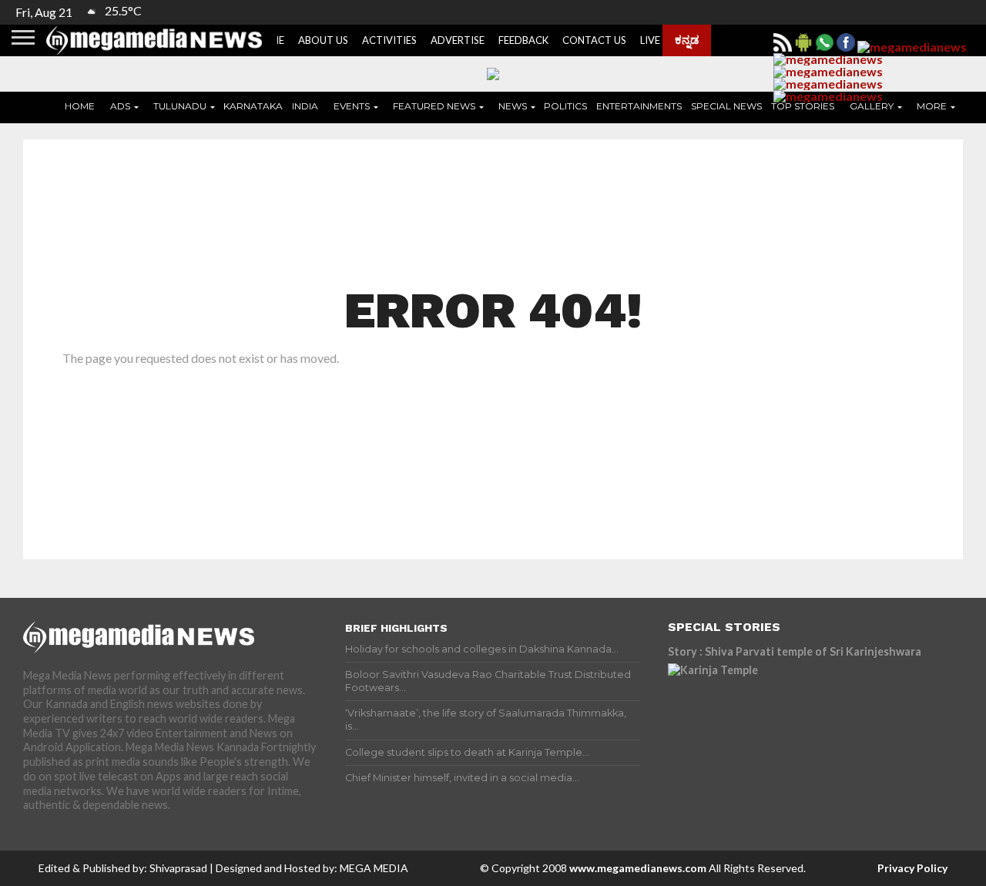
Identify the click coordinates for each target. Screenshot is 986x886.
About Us (323, 40)
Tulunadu (179, 106)
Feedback (523, 40)
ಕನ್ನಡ (687, 39)
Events (352, 106)
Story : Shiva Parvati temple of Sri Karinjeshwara (794, 651)
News (512, 106)
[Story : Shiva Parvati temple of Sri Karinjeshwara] (802, 732)
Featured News (434, 106)
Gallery (872, 106)
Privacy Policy (912, 867)
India (305, 106)
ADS (120, 106)
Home (80, 106)
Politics (565, 106)
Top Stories (802, 106)
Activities (389, 40)
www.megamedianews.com (637, 867)
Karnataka (253, 106)
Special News (726, 106)
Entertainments (639, 106)
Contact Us (594, 40)
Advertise (458, 40)
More (932, 106)
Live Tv (658, 40)
